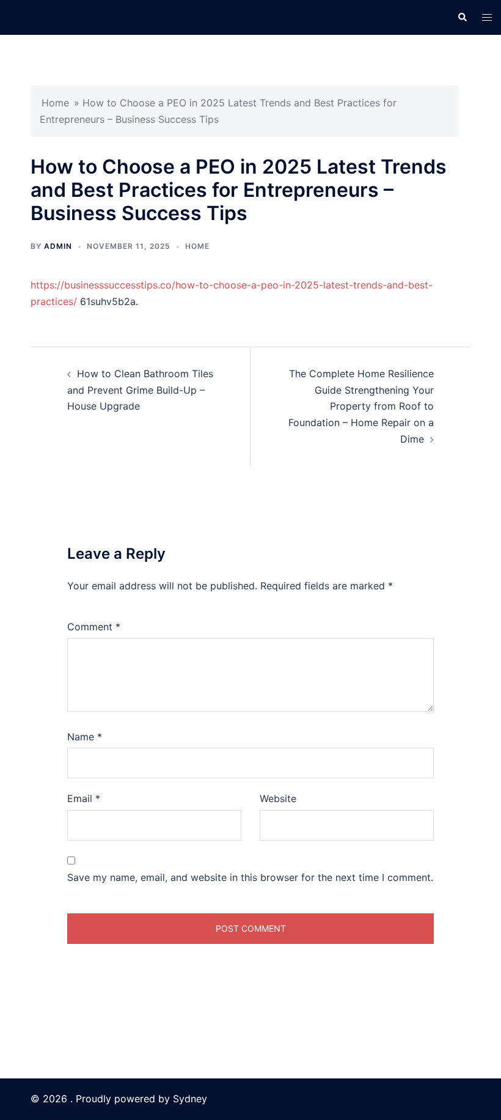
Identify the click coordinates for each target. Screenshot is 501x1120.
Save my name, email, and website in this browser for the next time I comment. (250, 877)
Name (84, 737)
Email (83, 798)
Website (278, 798)
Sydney (190, 1098)
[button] (462, 17)
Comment (93, 627)
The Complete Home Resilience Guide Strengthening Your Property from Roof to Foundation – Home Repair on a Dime (361, 406)
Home (55, 103)
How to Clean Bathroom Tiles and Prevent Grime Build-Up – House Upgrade (140, 390)
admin (58, 246)
